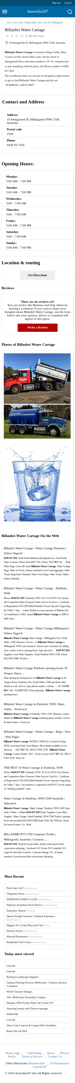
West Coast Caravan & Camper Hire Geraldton (31, 1025)
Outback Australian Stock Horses (32, 904)
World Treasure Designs (19, 991)
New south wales (15, 22)
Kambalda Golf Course (26, 942)
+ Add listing (33, 1053)
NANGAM (12, 1014)
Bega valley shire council (37, 22)
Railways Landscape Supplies (23, 976)
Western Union (22, 930)
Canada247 (40, 1066)
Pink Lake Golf (22, 888)
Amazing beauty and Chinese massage (27, 1008)
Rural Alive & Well (17, 1031)
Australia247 (37, 11)
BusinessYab (37, 1063)
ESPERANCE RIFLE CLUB (29, 899)
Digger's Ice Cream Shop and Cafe (28, 925)
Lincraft (11, 965)
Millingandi (57, 22)
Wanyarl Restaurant (25, 936)
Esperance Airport (21, 910)
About (51, 1053)
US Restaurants (59, 1063)
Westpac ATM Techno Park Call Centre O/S (30, 1002)
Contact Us (55, 1056)
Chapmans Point (23, 893)
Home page (12, 1053)
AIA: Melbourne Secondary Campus (26, 997)
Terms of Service (32, 1056)
